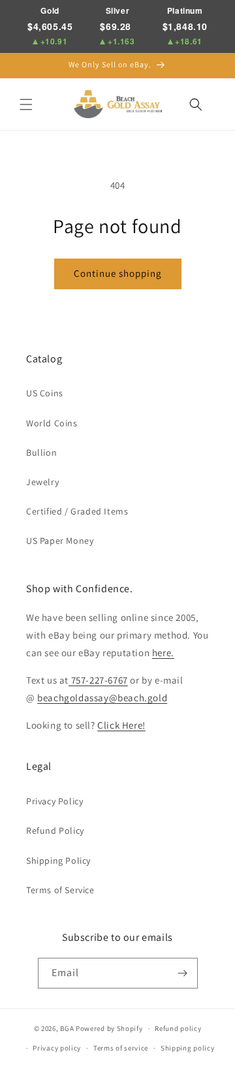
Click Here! (121, 725)
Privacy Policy (54, 801)
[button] (26, 104)
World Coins (52, 423)
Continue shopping (118, 273)
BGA (67, 1028)
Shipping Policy (58, 860)
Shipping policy (188, 1047)
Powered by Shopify (109, 1028)
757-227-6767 (98, 680)
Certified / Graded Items (77, 511)
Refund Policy (55, 830)
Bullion (41, 452)
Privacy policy (57, 1047)
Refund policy (178, 1028)
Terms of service (120, 1047)
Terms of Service (60, 890)
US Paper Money (59, 540)
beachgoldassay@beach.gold (102, 697)
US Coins (44, 393)
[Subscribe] (182, 973)
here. (163, 652)
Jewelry (42, 482)
